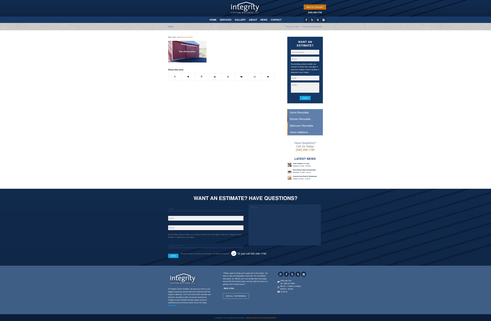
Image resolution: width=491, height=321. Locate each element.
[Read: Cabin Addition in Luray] (289, 165)
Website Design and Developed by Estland (261, 318)
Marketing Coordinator (186, 37)
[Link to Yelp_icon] (312, 19)
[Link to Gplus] (280, 274)
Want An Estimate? (314, 7)
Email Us (284, 291)
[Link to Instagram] (323, 19)
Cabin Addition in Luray (301, 163)
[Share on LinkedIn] (214, 76)
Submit (305, 98)
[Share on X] (188, 76)
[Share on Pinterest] (201, 76)
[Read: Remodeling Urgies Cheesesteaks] (289, 171)
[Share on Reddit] (254, 76)
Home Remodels (299, 112)
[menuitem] (315, 7)
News (170, 26)
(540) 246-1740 (315, 12)
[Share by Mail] (268, 76)
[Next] (265, 274)
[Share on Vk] (241, 76)
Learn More (172, 305)
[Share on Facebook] (175, 76)
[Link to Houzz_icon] (317, 19)
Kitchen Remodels (300, 119)
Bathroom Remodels (301, 125)
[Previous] (259, 274)
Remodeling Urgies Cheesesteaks (304, 170)
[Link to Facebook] (306, 19)
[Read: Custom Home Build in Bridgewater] (289, 177)
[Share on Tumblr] (228, 76)
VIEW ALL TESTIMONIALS (236, 296)
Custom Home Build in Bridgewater (305, 176)
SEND (173, 256)
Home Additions (299, 132)
